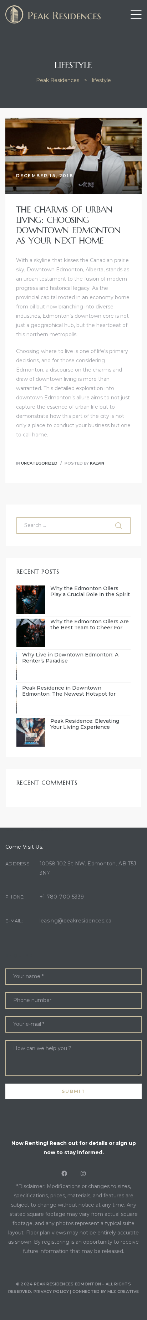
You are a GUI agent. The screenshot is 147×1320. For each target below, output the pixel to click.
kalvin (97, 463)
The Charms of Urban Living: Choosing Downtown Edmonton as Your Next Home (68, 225)
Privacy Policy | (53, 1291)
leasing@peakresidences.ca (76, 920)
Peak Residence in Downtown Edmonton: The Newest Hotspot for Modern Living (69, 691)
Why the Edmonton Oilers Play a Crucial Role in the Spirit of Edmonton (90, 591)
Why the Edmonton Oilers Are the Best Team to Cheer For (89, 625)
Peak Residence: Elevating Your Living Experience (84, 724)
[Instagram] (83, 1173)
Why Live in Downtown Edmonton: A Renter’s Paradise (70, 658)
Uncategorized (39, 463)
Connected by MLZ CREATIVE (105, 1291)
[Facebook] (64, 1173)
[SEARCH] (119, 525)
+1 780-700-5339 (62, 897)
